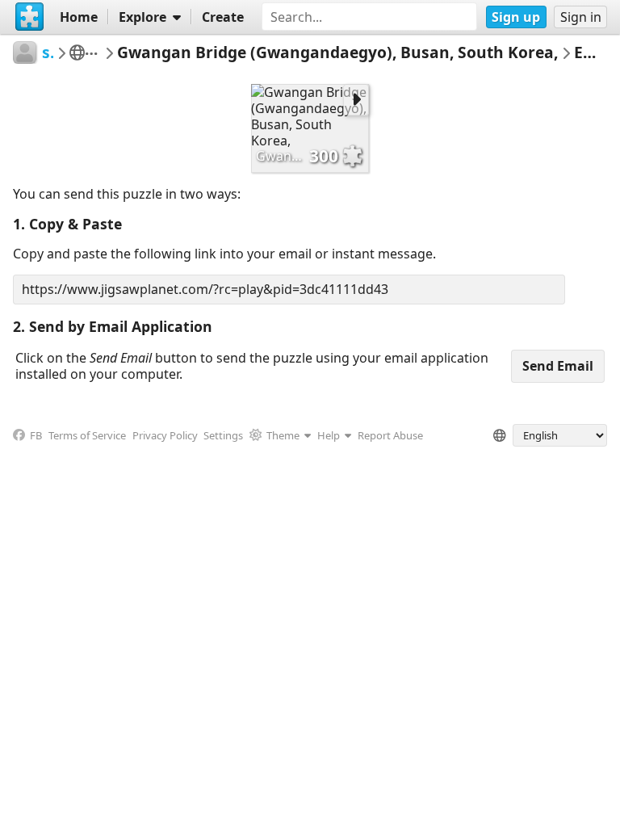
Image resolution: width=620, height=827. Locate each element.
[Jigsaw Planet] (30, 17)
